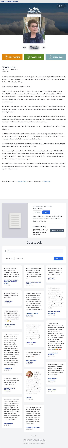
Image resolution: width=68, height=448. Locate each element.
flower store (46, 181)
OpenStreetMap (35, 443)
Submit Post (58, 258)
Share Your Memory (57, 230)
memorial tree (22, 181)
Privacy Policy (29, 440)
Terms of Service (38, 440)
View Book (37, 212)
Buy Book (46, 212)
